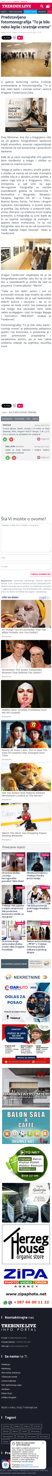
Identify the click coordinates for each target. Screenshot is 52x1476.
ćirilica (16, 1)
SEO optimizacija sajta (11, 1385)
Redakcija (5, 1364)
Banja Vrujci (6, 1393)
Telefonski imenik (9, 1376)
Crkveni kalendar (8, 1381)
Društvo (6, 1426)
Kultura (27, 1426)
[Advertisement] (26, 376)
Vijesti (4, 11)
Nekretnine (30, 11)
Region (42, 11)
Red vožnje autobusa (10, 1372)
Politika (16, 1426)
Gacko (24, 1431)
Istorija (6, 1431)
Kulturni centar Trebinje (22, 412)
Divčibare (5, 1389)
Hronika (37, 1426)
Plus (28, 418)
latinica (24, 1)
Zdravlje (20, 1436)
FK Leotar (32, 1436)
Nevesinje (35, 1431)
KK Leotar (44, 1436)
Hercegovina (15, 11)
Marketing (5, 1368)
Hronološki (19, 418)
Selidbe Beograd (8, 1397)
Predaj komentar (40, 574)
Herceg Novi (8, 1436)
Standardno (7, 418)
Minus (35, 418)
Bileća (15, 1431)
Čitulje (5, 1441)
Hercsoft (32, 1473)
